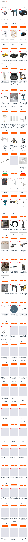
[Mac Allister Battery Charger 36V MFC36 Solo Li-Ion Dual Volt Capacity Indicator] (14, 76)
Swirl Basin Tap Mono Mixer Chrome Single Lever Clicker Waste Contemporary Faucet (4, 40)
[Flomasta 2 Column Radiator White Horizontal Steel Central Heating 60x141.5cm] (23, 512)
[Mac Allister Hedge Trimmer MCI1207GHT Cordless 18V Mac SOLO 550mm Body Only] (23, 309)
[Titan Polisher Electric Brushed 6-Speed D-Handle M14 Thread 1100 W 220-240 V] (14, 245)
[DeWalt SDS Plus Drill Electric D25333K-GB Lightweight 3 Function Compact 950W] (23, 288)
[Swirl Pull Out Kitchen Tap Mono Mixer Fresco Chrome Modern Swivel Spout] (23, 182)
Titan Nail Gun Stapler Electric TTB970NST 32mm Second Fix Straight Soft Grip (23, 82)
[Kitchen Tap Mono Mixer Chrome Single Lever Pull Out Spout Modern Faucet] (5, 288)
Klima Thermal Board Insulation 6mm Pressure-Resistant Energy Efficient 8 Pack (23, 478)
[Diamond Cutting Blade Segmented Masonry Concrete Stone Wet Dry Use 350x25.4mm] (14, 309)
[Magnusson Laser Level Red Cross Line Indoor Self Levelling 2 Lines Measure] (5, 182)
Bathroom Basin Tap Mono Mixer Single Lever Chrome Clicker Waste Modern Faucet (14, 103)
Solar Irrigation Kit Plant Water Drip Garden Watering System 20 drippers (14, 336)
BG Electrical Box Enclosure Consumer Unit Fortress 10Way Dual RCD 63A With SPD (5, 398)
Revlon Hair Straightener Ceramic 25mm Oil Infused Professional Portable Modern (23, 438)
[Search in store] (25, 1)
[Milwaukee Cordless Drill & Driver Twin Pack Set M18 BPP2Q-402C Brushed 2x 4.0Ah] (14, 432)
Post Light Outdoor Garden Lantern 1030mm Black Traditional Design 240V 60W (4, 315)
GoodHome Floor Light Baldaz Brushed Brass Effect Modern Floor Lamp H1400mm (5, 418)
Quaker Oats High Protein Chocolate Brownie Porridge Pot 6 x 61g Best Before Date (23, 336)
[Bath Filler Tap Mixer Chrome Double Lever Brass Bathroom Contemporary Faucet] (5, 139)
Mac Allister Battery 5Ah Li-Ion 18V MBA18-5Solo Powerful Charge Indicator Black (23, 19)
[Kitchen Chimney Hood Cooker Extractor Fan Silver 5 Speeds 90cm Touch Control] (23, 371)
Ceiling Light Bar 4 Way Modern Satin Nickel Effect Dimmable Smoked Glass (5, 251)
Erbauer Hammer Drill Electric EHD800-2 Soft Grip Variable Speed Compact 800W (14, 294)
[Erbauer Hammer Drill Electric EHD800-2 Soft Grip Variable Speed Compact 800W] (14, 288)
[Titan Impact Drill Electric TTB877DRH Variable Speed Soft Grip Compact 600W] (5, 432)
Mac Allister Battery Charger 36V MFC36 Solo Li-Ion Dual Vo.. (14, 82)
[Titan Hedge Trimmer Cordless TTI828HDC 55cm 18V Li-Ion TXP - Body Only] (5, 160)
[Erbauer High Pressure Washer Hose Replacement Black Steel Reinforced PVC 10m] (14, 224)
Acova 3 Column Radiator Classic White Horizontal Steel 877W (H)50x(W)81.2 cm (14, 124)
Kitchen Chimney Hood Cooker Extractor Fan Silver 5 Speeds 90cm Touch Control (23, 378)
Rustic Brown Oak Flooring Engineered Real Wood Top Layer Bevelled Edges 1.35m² (14, 539)
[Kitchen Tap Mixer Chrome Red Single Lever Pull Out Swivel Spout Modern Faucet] (5, 532)
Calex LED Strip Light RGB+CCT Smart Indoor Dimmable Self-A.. (23, 357)
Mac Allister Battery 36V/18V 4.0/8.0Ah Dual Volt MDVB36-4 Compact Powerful (23, 40)
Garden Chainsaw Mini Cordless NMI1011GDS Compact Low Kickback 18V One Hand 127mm (5, 378)
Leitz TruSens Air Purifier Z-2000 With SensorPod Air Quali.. (23, 397)
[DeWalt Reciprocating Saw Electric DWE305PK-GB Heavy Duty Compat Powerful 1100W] (14, 203)
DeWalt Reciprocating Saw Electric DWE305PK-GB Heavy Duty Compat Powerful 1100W (14, 209)
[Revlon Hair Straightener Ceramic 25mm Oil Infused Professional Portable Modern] (23, 432)
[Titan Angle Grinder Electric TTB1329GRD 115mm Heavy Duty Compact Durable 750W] (5, 512)
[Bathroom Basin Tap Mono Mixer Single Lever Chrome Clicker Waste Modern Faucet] (14, 97)
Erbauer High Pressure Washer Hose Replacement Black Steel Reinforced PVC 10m (14, 230)
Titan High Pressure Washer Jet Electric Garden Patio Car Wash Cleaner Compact (23, 418)
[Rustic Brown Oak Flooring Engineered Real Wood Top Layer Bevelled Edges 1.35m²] (14, 532)
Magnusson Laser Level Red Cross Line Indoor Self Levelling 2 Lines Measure (5, 188)
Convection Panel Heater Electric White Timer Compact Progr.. (14, 518)
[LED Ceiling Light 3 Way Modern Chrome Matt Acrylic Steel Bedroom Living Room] (23, 160)
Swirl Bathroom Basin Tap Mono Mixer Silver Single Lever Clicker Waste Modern (14, 458)
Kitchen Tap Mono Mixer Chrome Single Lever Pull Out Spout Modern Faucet (5, 294)
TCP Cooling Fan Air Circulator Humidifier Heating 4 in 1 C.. (14, 417)
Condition (5, 62)
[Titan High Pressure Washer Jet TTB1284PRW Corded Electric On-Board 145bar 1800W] (14, 139)
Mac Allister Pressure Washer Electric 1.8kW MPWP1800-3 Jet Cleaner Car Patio (14, 398)
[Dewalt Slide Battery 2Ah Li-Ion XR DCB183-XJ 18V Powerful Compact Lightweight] (5, 55)
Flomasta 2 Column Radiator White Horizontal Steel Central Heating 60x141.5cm (23, 518)
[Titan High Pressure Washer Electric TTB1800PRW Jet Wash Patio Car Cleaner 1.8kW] (23, 224)
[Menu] (27, 1)
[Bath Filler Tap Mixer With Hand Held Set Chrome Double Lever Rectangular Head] (23, 118)
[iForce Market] (5, 1)
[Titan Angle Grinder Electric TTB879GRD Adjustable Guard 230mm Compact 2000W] (23, 245)
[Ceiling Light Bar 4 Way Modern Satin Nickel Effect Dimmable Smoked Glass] (5, 245)
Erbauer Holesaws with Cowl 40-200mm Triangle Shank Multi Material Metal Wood (14, 40)
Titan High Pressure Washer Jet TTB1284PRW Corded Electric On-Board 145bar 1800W (14, 146)
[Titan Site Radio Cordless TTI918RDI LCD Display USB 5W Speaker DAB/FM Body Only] (23, 266)
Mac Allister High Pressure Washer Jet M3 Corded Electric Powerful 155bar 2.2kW (23, 146)
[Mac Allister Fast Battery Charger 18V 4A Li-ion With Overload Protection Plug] (14, 351)
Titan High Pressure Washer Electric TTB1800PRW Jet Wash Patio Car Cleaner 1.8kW (23, 230)
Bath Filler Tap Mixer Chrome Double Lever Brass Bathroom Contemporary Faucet (5, 146)
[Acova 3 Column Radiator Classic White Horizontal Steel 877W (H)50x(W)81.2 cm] (14, 118)
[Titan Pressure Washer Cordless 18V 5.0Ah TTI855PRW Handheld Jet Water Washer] (5, 97)
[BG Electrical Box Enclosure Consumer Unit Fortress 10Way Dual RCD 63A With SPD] (5, 391)
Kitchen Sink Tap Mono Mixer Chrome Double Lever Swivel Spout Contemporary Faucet (14, 188)
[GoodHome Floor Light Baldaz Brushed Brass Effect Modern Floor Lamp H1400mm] (5, 412)
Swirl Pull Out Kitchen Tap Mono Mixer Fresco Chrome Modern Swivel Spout (23, 188)
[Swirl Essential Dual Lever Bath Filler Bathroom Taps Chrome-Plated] (23, 492)
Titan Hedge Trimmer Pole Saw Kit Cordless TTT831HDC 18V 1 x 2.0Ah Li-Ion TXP (5, 336)
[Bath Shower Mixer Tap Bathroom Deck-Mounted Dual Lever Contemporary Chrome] (5, 492)
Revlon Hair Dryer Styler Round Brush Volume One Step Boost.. (14, 478)
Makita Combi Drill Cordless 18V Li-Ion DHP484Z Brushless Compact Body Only (23, 103)
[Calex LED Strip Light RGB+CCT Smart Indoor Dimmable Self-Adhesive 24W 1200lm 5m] (23, 351)
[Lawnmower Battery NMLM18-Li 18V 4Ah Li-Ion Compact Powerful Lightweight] (23, 55)
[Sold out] (14, 160)
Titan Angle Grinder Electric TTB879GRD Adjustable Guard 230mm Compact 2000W (23, 251)
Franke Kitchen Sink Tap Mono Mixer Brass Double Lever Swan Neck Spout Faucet (23, 458)
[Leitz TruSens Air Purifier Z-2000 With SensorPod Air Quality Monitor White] (23, 391)
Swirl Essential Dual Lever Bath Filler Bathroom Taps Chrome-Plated (23, 498)
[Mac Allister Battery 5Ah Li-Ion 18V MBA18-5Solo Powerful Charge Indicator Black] (23, 13)
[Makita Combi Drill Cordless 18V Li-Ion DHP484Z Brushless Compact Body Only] (23, 97)
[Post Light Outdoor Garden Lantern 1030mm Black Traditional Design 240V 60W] (5, 309)
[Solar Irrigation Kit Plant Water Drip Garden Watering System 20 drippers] (14, 330)
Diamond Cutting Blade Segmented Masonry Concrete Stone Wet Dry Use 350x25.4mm (14, 315)
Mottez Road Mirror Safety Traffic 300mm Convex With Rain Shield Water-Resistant (14, 378)
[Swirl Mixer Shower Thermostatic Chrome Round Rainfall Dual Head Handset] (23, 203)
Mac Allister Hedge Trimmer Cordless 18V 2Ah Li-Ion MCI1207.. (23, 539)
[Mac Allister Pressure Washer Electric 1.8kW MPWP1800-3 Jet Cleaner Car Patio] (14, 391)
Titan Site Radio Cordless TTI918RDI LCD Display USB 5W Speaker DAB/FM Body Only (23, 272)
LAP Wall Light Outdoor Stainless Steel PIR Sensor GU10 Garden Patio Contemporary (5, 82)
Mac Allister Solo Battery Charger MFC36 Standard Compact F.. (14, 61)
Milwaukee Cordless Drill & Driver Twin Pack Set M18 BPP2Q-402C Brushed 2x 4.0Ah (14, 438)
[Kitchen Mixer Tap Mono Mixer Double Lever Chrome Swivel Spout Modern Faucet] (14, 492)
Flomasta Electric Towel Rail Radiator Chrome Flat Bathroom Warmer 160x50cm (5, 357)
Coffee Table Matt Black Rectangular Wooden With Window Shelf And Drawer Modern (5, 272)
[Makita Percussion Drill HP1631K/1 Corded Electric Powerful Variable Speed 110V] (14, 13)
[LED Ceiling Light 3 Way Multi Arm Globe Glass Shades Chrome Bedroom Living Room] (5, 452)
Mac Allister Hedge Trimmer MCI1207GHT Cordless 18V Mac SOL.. (23, 315)
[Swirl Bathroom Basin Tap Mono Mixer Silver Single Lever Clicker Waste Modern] (14, 452)
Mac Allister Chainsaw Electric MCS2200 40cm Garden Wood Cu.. (14, 272)
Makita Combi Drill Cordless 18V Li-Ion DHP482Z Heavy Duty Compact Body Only (5, 209)
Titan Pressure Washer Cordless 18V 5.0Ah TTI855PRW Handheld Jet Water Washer (5, 103)
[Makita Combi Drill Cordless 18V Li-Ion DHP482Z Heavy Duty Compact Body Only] (5, 203)
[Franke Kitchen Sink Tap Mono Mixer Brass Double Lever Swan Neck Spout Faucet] (23, 452)
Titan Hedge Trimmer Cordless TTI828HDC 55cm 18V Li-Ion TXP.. (5, 167)
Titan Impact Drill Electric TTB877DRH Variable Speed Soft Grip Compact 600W (5, 438)
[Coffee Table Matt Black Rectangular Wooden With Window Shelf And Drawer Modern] (5, 266)
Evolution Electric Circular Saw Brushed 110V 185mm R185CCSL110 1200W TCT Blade (5, 19)
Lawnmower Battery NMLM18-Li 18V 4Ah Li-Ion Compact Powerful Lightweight (23, 61)
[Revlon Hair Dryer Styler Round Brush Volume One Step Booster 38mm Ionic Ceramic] (14, 472)
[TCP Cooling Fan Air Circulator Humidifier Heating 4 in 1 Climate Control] (14, 412)
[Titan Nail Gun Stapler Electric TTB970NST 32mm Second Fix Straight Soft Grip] (23, 76)
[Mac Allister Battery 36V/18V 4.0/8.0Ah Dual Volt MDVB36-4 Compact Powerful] (23, 34)
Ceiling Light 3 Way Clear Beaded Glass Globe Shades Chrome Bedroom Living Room (5, 478)
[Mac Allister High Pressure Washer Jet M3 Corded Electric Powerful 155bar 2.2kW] (23, 139)
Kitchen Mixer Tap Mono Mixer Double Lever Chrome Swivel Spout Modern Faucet (14, 498)
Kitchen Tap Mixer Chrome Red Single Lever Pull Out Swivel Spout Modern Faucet (5, 539)
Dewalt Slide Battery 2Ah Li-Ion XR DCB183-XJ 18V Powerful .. (5, 61)
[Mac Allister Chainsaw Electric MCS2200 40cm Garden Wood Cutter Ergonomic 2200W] (14, 266)
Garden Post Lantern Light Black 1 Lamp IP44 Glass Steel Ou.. (5, 229)
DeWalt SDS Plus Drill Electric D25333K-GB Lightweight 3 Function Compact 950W (23, 294)
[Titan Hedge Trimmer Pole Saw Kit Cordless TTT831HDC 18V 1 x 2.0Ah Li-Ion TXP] (5, 330)
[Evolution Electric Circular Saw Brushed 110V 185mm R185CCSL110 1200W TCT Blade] (5, 13)
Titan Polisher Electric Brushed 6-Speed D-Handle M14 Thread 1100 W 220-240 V (14, 251)
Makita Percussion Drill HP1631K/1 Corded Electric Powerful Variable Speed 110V (14, 19)
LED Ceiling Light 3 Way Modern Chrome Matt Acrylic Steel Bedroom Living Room (23, 167)
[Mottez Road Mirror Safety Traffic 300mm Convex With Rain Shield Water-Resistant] (14, 371)
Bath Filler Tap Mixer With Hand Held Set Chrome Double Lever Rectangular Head (23, 124)
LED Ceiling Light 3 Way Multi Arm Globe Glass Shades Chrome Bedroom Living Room (5, 458)
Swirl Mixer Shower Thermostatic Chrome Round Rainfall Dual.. (23, 208)
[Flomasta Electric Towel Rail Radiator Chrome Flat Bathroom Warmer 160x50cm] (5, 351)
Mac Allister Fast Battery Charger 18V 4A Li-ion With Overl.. (14, 357)
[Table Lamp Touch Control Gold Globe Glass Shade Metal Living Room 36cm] (5, 118)
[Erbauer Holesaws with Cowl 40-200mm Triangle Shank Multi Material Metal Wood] (14, 34)
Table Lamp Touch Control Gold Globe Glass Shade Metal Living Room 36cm (5, 124)
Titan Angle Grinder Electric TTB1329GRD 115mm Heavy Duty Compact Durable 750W (5, 518)
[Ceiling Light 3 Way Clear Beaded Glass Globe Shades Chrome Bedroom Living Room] (5, 472)
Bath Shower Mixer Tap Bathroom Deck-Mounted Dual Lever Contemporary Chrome (5, 498)
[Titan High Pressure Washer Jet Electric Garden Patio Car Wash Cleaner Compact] (23, 412)
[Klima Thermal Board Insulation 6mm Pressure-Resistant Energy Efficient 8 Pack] (23, 472)
